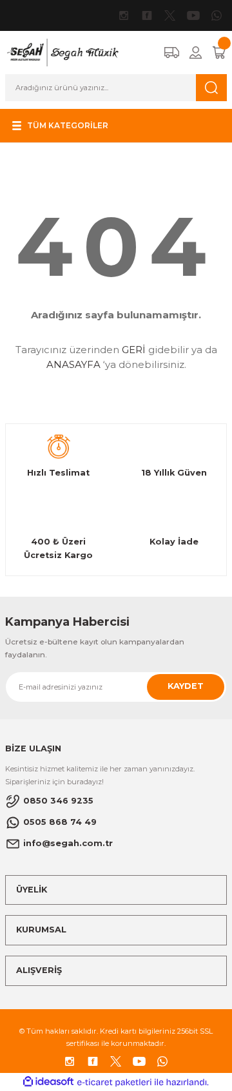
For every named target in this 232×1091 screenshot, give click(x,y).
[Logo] (62, 52)
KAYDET (186, 686)
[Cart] (219, 52)
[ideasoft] (48, 1082)
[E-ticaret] (114, 1082)
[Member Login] (196, 52)
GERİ (134, 349)
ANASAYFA (73, 364)
